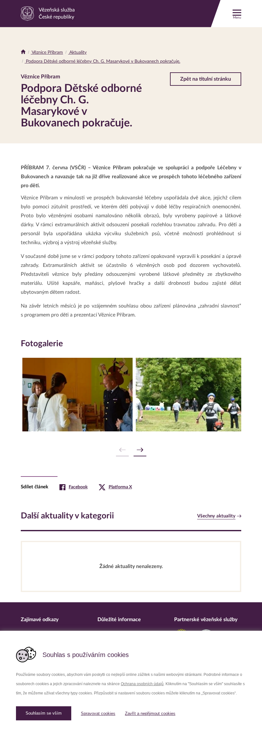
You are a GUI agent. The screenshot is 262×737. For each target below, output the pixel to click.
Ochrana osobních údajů (142, 684)
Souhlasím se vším (44, 713)
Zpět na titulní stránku (205, 79)
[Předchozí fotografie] (122, 450)
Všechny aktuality (216, 516)
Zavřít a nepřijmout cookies (150, 713)
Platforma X (120, 487)
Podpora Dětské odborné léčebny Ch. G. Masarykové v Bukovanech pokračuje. (102, 61)
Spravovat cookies (98, 713)
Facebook (78, 487)
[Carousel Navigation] (131, 450)
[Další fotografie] (140, 450)
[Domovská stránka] (23, 52)
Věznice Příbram (47, 52)
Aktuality (77, 52)
